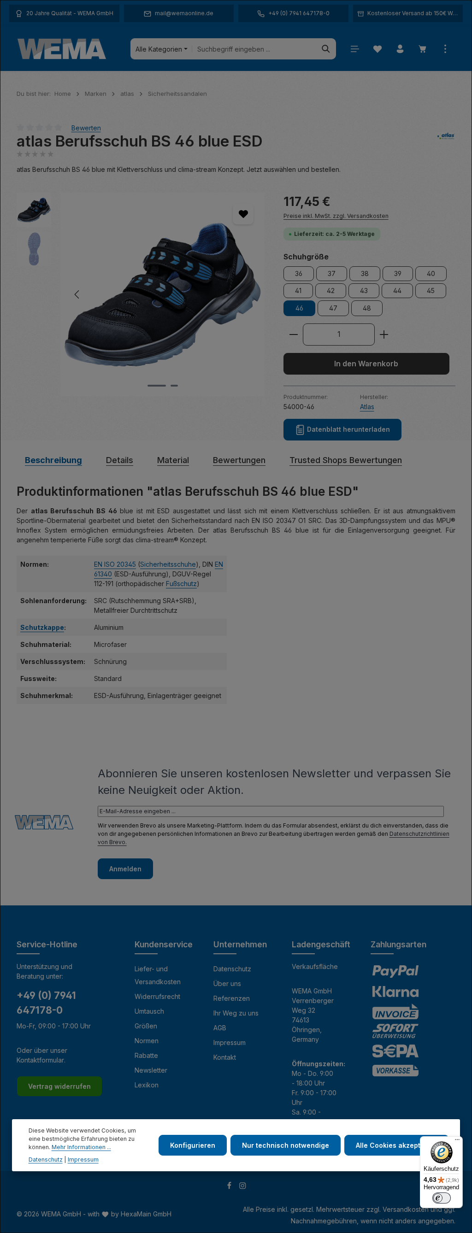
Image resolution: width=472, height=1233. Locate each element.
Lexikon (147, 1085)
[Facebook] (230, 1187)
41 (298, 290)
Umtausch (149, 1011)
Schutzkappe (42, 627)
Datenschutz (232, 969)
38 (365, 273)
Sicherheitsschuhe (168, 564)
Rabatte (146, 1055)
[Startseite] (62, 49)
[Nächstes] (247, 294)
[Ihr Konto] (399, 49)
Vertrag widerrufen (59, 1086)
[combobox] (254, 48)
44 (397, 290)
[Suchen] (326, 48)
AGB (219, 1028)
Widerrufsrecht (157, 996)
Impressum (229, 1042)
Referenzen (231, 998)
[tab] (53, 460)
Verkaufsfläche (315, 966)
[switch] (441, 1198)
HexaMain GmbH (146, 1214)
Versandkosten (406, 1209)
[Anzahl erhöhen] (384, 334)
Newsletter (151, 1070)
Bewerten (86, 127)
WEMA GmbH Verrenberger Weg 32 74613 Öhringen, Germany (313, 1015)
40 (431, 273)
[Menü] (354, 49)
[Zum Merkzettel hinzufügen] (243, 214)
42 (331, 290)
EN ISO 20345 (115, 564)
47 (333, 308)
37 (332, 273)
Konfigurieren (192, 1145)
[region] (140, 294)
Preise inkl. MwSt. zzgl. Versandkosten (336, 215)
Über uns (227, 983)
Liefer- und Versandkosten (158, 975)
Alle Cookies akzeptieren (396, 1145)
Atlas (367, 407)
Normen (147, 1041)
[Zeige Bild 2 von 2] (174, 386)
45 (431, 290)
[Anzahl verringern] (293, 334)
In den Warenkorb (366, 363)
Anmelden (125, 869)
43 (364, 290)
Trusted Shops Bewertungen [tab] (345, 460)
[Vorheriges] (77, 294)
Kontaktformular (40, 1060)
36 (298, 273)
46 (299, 308)
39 (397, 273)
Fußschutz (181, 583)
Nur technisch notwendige (285, 1145)
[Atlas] (446, 141)
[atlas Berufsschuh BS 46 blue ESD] (162, 294)
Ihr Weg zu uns (236, 1013)
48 (367, 308)
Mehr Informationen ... (81, 1147)
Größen (146, 1026)
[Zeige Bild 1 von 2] (157, 386)
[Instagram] (243, 1187)
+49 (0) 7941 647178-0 (46, 1003)
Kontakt (224, 1057)
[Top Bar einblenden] (445, 49)
